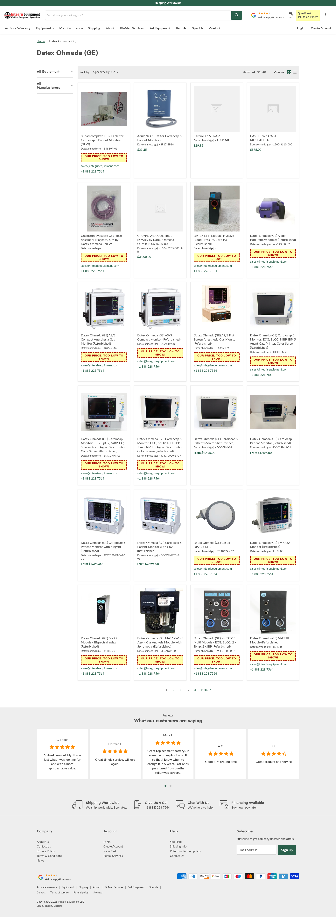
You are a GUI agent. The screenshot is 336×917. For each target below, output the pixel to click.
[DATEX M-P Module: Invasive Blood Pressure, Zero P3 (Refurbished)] (217, 208)
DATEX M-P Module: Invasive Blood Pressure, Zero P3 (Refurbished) (214, 240)
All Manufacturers (48, 85)
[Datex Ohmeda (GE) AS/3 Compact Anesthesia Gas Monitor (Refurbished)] (104, 308)
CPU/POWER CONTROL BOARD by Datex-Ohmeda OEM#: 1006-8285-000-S (155, 240)
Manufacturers (70, 28)
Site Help (176, 841)
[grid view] (289, 72)
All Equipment (48, 71)
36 (259, 72)
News (40, 860)
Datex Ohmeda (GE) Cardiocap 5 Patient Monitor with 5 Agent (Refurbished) (103, 547)
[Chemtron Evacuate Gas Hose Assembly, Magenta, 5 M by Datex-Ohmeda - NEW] (104, 208)
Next (205, 689)
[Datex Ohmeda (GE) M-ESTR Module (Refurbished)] (273, 611)
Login (300, 28)
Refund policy (81, 892)
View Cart (109, 851)
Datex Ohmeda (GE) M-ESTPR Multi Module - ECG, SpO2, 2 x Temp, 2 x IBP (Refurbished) (215, 642)
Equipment (44, 28)
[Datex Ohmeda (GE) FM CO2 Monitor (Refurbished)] (273, 516)
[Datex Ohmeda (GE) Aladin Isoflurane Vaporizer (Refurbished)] (273, 208)
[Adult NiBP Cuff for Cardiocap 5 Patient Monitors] (160, 109)
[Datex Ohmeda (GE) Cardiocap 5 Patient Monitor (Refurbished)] (217, 412)
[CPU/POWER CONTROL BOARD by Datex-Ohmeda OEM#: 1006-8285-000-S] (160, 208)
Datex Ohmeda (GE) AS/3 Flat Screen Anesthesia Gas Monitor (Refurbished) (215, 339)
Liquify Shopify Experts (49, 905)
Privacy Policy (46, 851)
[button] (165, 786)
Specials (197, 28)
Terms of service (59, 892)
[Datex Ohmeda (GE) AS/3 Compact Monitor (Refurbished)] (160, 308)
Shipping (94, 28)
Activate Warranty (17, 28)
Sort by (84, 72)
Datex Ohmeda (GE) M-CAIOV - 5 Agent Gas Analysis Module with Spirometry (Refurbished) (160, 642)
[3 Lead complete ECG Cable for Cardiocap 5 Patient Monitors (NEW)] (104, 109)
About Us (43, 841)
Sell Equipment (160, 28)
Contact (214, 28)
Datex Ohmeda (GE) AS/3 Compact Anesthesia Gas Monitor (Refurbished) (98, 339)
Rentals (181, 28)
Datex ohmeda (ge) (91, 148)
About (110, 28)
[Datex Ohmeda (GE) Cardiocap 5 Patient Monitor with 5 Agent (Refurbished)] (104, 516)
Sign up (287, 850)
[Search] (236, 15)
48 (264, 72)
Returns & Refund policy (185, 851)
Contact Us (44, 846)
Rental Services (113, 855)
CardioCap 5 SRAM (207, 136)
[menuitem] (246, 72)
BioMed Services (132, 28)
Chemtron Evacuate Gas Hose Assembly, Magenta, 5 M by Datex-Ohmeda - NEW (101, 240)
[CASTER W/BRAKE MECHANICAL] (273, 109)
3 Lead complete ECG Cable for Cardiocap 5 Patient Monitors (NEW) (102, 140)
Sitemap (97, 892)
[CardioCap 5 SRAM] (217, 109)
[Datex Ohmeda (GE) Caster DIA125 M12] (217, 516)
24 (253, 72)
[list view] (294, 72)
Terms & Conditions (49, 855)
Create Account (321, 28)
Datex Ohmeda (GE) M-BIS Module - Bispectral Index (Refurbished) (99, 642)
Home (41, 41)
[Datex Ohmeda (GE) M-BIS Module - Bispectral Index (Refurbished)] (104, 611)
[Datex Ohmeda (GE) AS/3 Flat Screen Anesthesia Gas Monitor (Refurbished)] (217, 308)
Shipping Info (178, 846)
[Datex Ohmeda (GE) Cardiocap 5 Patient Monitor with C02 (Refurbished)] (160, 516)
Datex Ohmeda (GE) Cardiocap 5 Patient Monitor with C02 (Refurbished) (159, 547)
